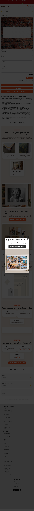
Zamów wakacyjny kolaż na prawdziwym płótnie (17, 246)
